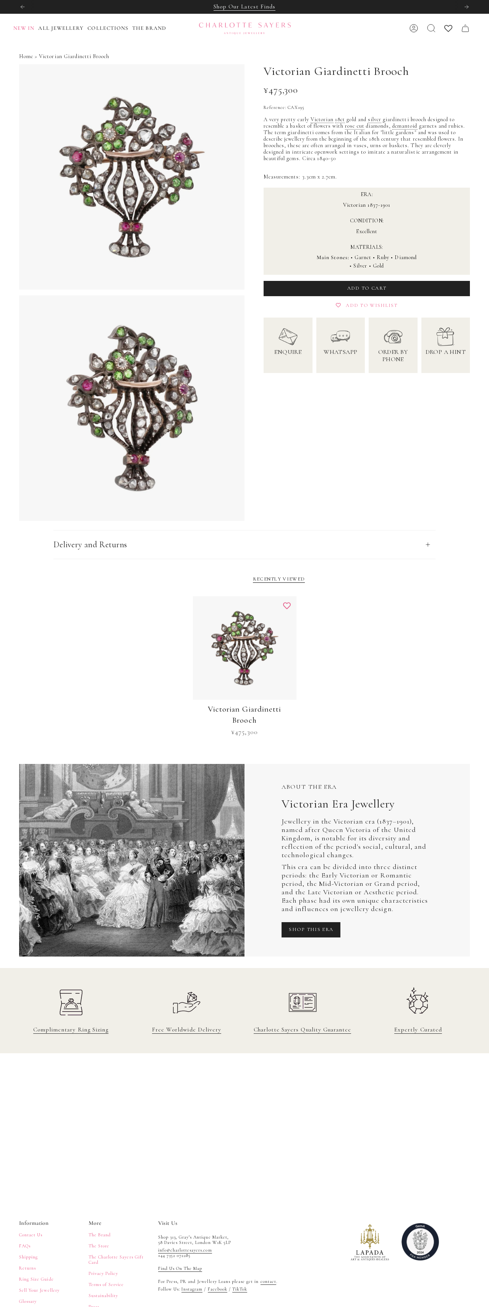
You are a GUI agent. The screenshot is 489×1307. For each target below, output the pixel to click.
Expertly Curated (418, 1029)
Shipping (28, 1257)
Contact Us (30, 1234)
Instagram (191, 1289)
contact (268, 1281)
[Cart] (465, 28)
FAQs (25, 1246)
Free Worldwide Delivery (186, 1029)
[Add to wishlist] (287, 605)
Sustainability (103, 1295)
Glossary (28, 1301)
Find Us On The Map (180, 1268)
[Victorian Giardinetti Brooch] (244, 648)
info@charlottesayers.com (185, 1250)
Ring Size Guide (36, 1279)
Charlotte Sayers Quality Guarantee (302, 1029)
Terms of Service (106, 1284)
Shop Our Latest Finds (244, 6)
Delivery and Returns (90, 545)
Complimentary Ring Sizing (70, 1029)
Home (26, 56)
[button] (62, 28)
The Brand (100, 1234)
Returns (27, 1268)
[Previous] (22, 6)
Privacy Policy (103, 1273)
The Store (99, 1246)
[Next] (466, 6)
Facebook (217, 1289)
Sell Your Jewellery (39, 1290)
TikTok (239, 1289)
